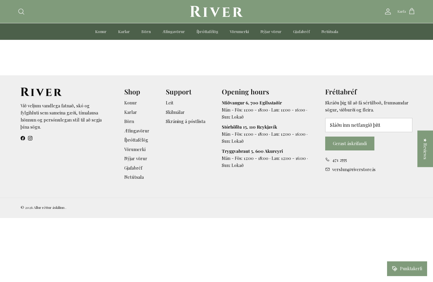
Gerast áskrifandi (350, 143)
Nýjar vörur (271, 31)
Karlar (124, 31)
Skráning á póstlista (185, 121)
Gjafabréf (301, 31)
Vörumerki (239, 31)
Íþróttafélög (207, 31)
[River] (216, 11)
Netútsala (329, 31)
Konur (101, 31)
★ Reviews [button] (425, 149)
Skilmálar (175, 112)
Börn (146, 31)
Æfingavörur (173, 31)
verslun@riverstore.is (354, 169)
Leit (169, 103)
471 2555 (339, 160)
